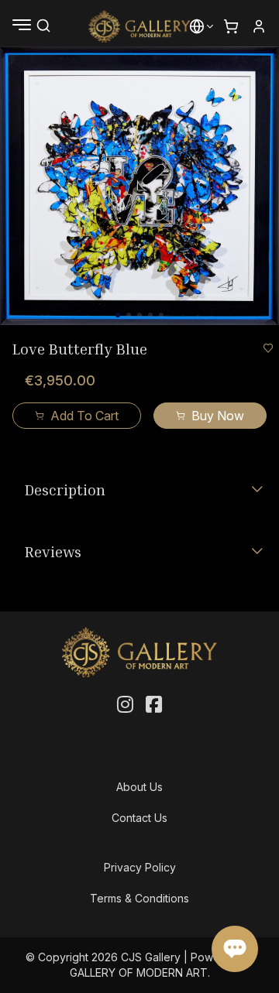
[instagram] (125, 705)
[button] (197, 26)
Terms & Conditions (139, 898)
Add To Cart (84, 415)
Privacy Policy (140, 867)
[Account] (259, 26)
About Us (139, 786)
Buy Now (217, 415)
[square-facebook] (154, 705)
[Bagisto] (140, 26)
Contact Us (139, 817)
